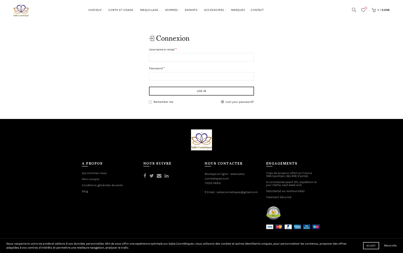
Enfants (191, 10)
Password (157, 68)
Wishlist (365, 8)
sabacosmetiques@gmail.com (237, 192)
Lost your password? (239, 102)
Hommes (171, 10)
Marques (238, 10)
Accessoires (214, 10)
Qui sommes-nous (94, 173)
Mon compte (90, 179)
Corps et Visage (120, 10)
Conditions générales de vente (102, 185)
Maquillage (149, 10)
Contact (257, 10)
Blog (85, 191)
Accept (371, 245)
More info (390, 245)
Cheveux (95, 10)
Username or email (163, 49)
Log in (201, 91)
